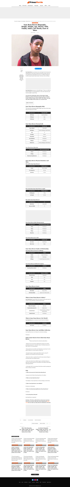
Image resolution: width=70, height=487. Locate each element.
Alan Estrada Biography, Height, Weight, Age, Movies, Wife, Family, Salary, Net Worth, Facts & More (29, 468)
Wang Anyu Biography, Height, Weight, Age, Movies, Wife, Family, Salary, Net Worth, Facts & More (53, 468)
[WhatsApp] (47, 423)
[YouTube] (36, 480)
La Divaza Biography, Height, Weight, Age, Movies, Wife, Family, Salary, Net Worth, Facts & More (41, 450)
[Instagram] (34, 480)
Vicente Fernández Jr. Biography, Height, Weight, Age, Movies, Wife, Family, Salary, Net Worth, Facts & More (17, 468)
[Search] (57, 5)
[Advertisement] (24, 13)
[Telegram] (50, 423)
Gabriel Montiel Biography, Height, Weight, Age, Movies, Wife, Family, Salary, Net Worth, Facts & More (53, 450)
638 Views (38, 32)
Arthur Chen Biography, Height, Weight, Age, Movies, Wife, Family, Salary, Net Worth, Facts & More (41, 468)
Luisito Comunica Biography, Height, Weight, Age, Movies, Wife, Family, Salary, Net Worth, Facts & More (17, 450)
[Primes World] (35, 2)
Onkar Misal (33, 32)
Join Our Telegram (38, 68)
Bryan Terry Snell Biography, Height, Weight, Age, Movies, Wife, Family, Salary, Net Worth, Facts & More (21, 77)
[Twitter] (32, 480)
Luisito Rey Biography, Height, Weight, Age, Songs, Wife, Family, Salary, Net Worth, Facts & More (29, 450)
